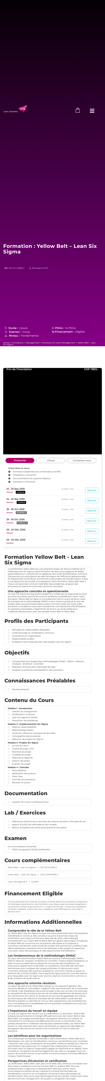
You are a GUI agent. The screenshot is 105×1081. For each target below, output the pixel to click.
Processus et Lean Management (58, 343)
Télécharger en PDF (40, 268)
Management (33, 343)
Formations (18, 343)
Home (6, 343)
